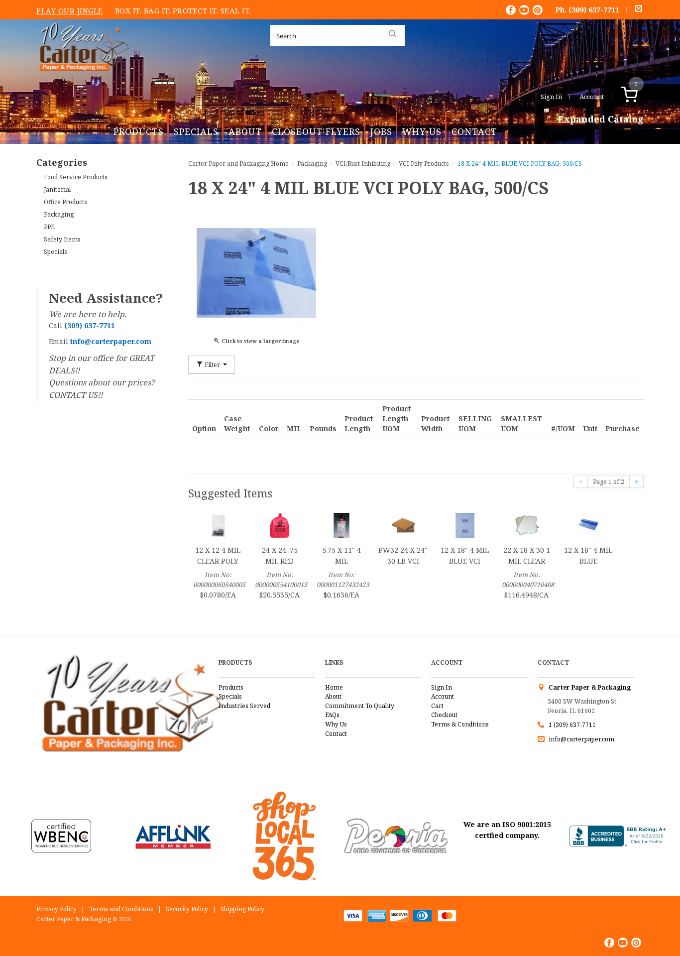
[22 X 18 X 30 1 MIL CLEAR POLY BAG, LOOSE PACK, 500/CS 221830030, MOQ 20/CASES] (526, 524)
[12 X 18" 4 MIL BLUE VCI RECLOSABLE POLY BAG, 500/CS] (465, 524)
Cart (437, 706)
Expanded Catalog (601, 119)
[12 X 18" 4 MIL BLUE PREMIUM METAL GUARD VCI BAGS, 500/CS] (588, 524)
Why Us (422, 131)
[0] (640, 96)
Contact (474, 131)
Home (334, 687)
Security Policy (187, 909)
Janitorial (57, 189)
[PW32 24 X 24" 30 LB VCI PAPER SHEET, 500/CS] (403, 524)
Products (138, 131)
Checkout (444, 715)
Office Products (65, 202)
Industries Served (244, 706)
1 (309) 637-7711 (572, 724)
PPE (49, 227)
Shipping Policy (242, 909)
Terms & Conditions (460, 724)
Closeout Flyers (316, 131)
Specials (196, 131)
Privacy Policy (56, 909)
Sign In (551, 96)
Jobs (381, 131)
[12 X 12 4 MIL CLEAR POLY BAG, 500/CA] (218, 524)
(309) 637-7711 (593, 9)
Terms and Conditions (121, 909)
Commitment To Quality (359, 706)
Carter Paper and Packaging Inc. (81, 79)
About (245, 131)
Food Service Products (76, 177)
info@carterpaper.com (580, 739)
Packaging (59, 214)
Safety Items (62, 239)
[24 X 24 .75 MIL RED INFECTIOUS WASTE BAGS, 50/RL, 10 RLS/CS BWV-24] (279, 524)
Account (591, 96)
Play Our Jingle (69, 10)
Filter (212, 364)
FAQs (332, 715)
